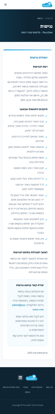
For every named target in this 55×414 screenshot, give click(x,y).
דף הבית (49, 18)
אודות (25, 387)
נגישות (27, 392)
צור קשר (49, 387)
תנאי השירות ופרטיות (11, 387)
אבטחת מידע (36, 387)
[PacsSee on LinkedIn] (20, 377)
